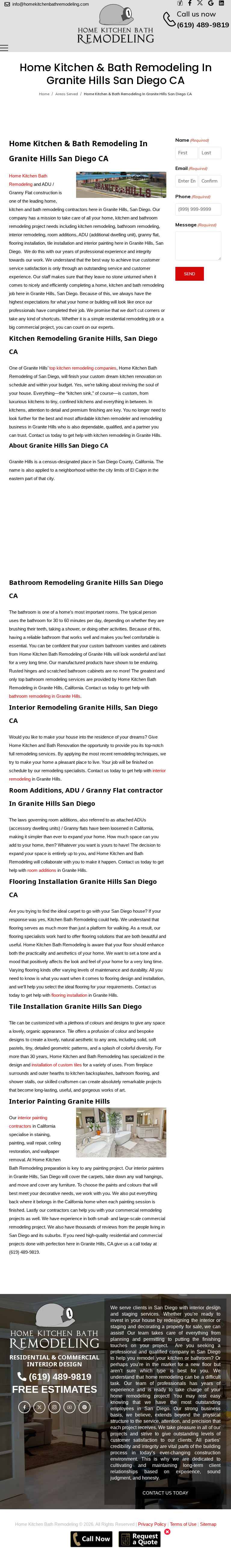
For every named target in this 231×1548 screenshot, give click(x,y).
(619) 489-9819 (203, 24)
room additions (41, 870)
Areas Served (66, 94)
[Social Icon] (24, 1407)
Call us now (196, 13)
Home (44, 94)
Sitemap (208, 1524)
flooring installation (69, 995)
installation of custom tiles (57, 1064)
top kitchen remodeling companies (82, 367)
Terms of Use (183, 1524)
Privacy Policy (152, 1524)
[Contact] (166, 19)
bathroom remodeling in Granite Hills (44, 696)
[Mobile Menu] (4, 48)
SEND (189, 274)
